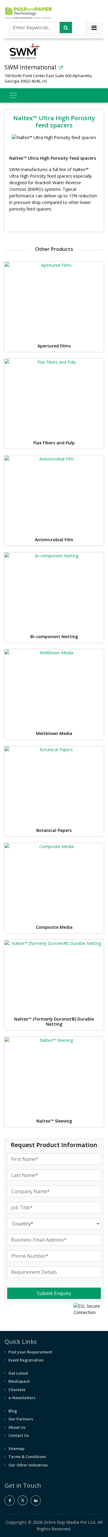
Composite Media (54, 927)
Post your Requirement (30, 1352)
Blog (12, 1411)
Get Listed (18, 1373)
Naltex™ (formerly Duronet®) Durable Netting (54, 1022)
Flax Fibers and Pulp (54, 443)
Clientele (17, 1389)
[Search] (66, 27)
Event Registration (26, 1360)
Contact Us (18, 1435)
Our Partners (20, 1419)
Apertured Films (54, 346)
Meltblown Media (54, 733)
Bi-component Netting (54, 636)
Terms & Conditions (27, 1456)
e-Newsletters (21, 1397)
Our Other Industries (28, 1465)
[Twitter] (23, 1503)
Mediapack (19, 1381)
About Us (17, 1427)
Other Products (54, 249)
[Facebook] (9, 1500)
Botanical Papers (54, 830)
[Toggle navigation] (94, 28)
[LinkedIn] (36, 1500)
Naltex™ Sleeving (54, 1121)
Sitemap (16, 1448)
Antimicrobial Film (54, 539)
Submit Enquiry (54, 1293)
